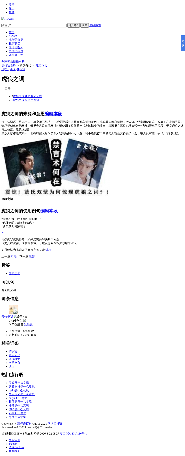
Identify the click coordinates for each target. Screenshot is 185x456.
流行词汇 (42, 65)
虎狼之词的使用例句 (26, 100)
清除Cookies (16, 447)
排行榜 (13, 36)
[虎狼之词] (55, 195)
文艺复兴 (14, 362)
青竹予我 (7, 316)
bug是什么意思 (18, 398)
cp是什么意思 (17, 416)
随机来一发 (16, 54)
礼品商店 (14, 43)
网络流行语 (55, 423)
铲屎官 (13, 351)
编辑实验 (19, 61)
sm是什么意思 (17, 413)
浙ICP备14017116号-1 (73, 433)
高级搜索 (95, 25)
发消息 (28, 324)
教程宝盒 (14, 440)
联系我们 (14, 451)
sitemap (13, 443)
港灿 (14, 256)
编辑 (22, 69)
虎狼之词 (14, 273)
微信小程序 (16, 51)
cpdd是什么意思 (19, 390)
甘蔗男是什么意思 (20, 401)
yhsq (11, 366)
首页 (11, 32)
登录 (11, 4)
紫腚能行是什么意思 (22, 386)
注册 (11, 8)
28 (2, 233)
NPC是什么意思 (19, 409)
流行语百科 (8, 65)
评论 (14, 69)
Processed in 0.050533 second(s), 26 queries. (27, 427)
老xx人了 (14, 355)
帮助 (11, 12)
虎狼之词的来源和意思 (27, 96)
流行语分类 (16, 39)
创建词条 (7, 61)
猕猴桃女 (14, 359)
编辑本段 (53, 113)
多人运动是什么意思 (22, 394)
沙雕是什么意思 (19, 405)
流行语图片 (16, 47)
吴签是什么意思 (19, 382)
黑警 (32, 256)
